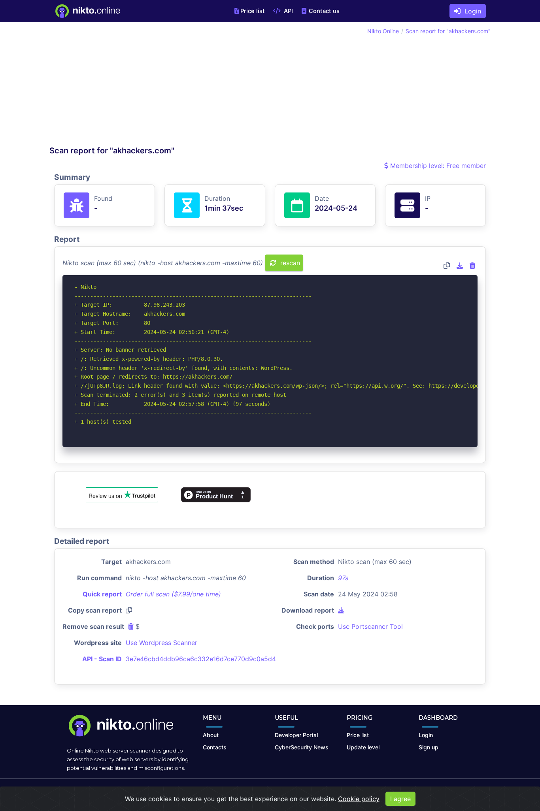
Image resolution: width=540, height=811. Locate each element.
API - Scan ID (102, 659)
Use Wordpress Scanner (161, 643)
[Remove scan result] (472, 266)
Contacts (215, 747)
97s (343, 578)
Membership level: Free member (437, 166)
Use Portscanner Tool (370, 626)
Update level (363, 747)
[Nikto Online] (87, 11)
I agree (400, 799)
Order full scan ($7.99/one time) (173, 594)
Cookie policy (359, 799)
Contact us (324, 11)
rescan (289, 263)
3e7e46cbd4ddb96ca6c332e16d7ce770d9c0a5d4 (201, 659)
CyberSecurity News (302, 747)
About (211, 735)
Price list (252, 11)
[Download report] (459, 266)
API (287, 11)
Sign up (428, 747)
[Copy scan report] (447, 265)
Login (471, 11)
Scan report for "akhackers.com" (448, 31)
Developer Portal (296, 735)
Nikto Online (383, 31)
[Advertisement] (159, 86)
